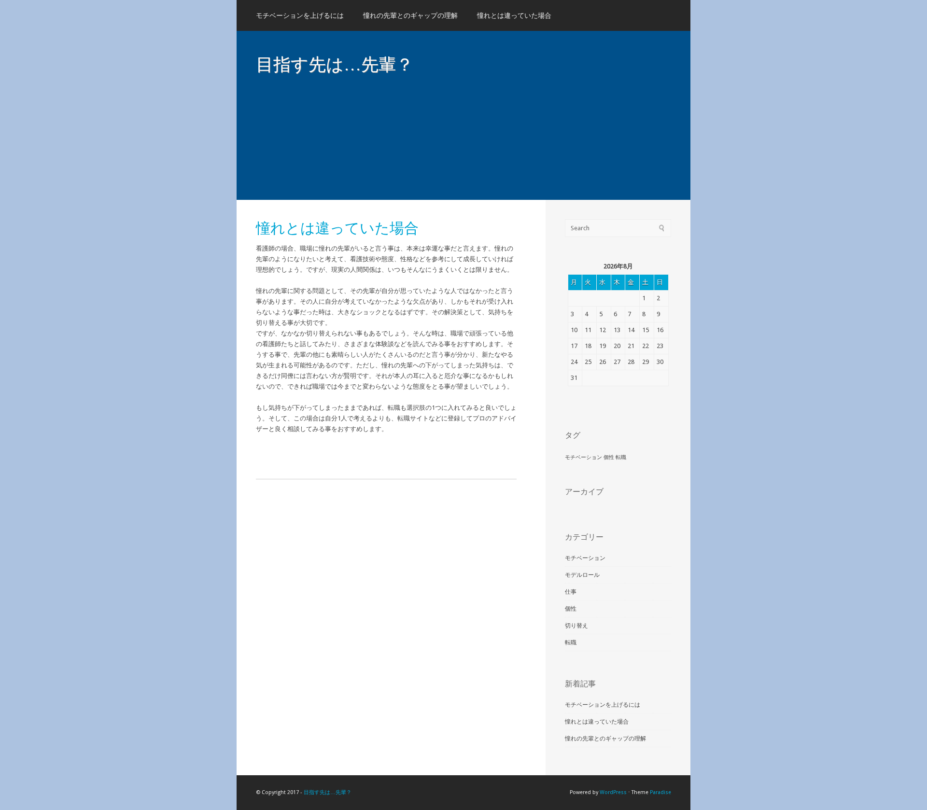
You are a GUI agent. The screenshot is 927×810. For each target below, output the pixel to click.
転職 (621, 457)
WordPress (613, 792)
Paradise (660, 792)
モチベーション (583, 457)
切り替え (576, 625)
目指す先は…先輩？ (334, 63)
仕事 (570, 591)
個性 (609, 457)
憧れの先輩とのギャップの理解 (410, 15)
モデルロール (582, 575)
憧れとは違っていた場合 (514, 15)
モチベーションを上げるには (300, 15)
